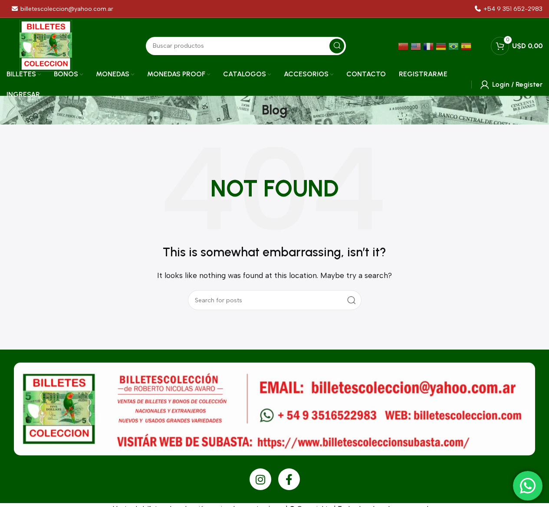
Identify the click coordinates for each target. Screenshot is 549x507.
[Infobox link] (508, 9)
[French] (429, 46)
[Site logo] (46, 45)
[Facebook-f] (289, 479)
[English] (417, 46)
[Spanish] (467, 46)
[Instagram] (260, 479)
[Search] (352, 300)
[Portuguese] (454, 46)
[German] (442, 46)
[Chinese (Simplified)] (404, 46)
